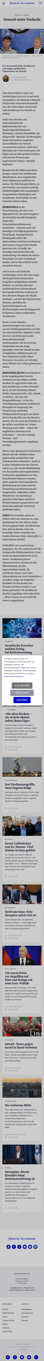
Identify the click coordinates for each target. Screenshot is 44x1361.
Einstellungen (22, 693)
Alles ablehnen (22, 685)
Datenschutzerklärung (13, 676)
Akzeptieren (22, 700)
